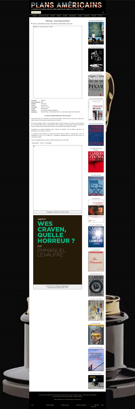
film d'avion (47, 23)
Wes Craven (69, 23)
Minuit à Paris (35, 143)
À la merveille (48, 143)
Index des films (36, 12)
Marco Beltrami (54, 23)
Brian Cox (35, 23)
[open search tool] (103, 12)
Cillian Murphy (41, 23)
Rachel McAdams (62, 23)
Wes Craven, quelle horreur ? (62, 286)
